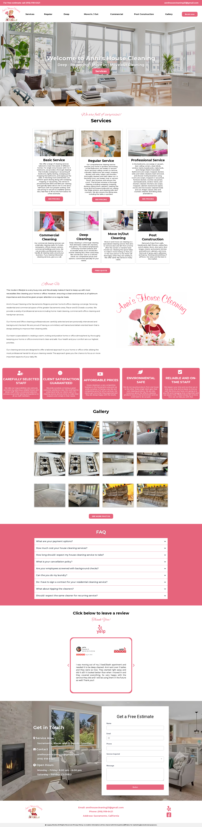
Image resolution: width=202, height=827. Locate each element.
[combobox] (135, 759)
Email (108, 734)
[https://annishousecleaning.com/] (11, 14)
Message (110, 766)
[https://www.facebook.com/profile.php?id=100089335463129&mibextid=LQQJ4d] (168, 816)
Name (108, 723)
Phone (109, 744)
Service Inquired (113, 754)
